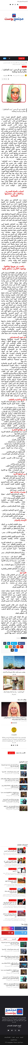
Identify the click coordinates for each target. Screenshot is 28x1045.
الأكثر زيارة (14, 939)
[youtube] (10, 4)
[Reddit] (18, 646)
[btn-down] (3, 79)
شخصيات (14, 62)
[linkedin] (8, 643)
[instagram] (15, 4)
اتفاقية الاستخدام (7, 1037)
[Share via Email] (12, 650)
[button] (23, 7)
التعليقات (5, 939)
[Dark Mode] (4, 58)
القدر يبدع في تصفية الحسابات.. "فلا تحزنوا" (10, 771)
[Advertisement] (14, 40)
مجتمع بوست (14, 734)
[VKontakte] (14, 646)
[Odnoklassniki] (10, 646)
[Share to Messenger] (16, 650)
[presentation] (26, 713)
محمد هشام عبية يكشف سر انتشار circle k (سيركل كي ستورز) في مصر (10, 915)
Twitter (14, 643)
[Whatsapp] (6, 646)
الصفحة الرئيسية (22, 62)
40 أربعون (15, 871)
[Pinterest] (21, 646)
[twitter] (13, 4)
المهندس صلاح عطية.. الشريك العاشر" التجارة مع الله (14, 717)
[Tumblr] (4, 643)
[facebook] (18, 4)
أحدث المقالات (22, 939)
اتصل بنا (13, 1037)
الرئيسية (21, 1037)
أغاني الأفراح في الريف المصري (10, 851)
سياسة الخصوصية (14, 1039)
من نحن (17, 1037)
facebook (22, 643)
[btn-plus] (6, 79)
